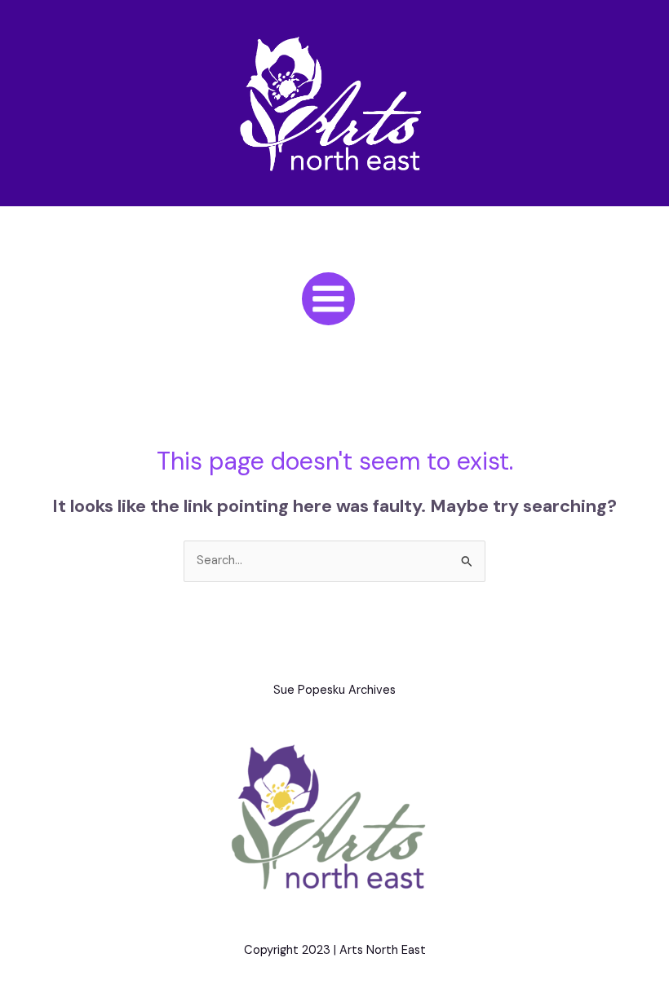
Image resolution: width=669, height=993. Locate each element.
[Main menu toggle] (328, 298)
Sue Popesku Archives (334, 690)
